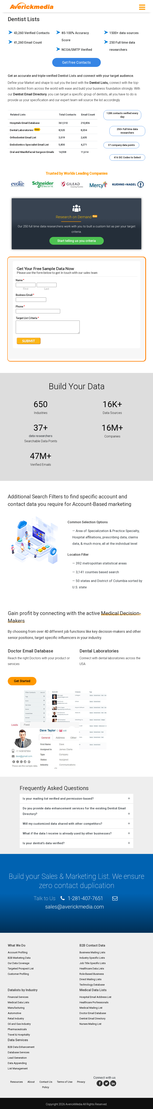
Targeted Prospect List (21, 968)
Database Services (18, 1052)
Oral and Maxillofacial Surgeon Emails (32, 152)
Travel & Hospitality (19, 1034)
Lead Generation (17, 1057)
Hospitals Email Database (25, 122)
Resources (16, 1081)
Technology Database (92, 984)
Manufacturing (16, 1007)
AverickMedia (74, 1104)
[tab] (76, 798)
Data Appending (17, 1063)
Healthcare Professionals (93, 1002)
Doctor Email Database (30, 650)
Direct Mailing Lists (90, 979)
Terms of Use (64, 1081)
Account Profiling (17, 952)
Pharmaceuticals (17, 1029)
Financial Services (18, 997)
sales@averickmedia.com (74, 907)
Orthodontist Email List (23, 137)
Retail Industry (16, 1018)
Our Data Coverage (18, 963)
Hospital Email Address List (95, 997)
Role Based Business (91, 973)
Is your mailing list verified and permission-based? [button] (58, 798)
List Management (18, 1068)
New (95, 216)
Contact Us (45, 1081)
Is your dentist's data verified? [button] (44, 843)
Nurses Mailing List (90, 1023)
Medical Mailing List (90, 1007)
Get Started (22, 681)
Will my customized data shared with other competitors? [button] (62, 823)
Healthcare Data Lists (91, 968)
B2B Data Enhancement (21, 1046)
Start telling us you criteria (76, 241)
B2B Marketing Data (19, 957)
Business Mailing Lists (92, 952)
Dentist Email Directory (92, 1018)
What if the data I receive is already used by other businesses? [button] (67, 833)
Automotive (14, 1013)
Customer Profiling (18, 973)
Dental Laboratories (21, 130)
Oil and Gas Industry (19, 1023)
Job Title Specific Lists (92, 963)
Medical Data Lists (18, 1002)
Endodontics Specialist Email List (29, 144)
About (31, 1081)
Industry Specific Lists (92, 957)
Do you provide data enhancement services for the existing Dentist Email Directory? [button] (74, 811)
